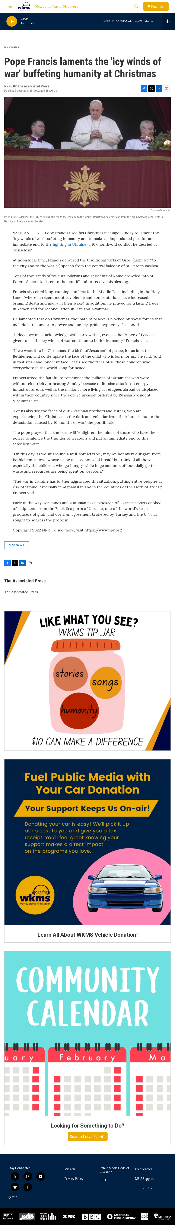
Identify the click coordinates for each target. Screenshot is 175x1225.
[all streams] (168, 21)
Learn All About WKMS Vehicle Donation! (87, 935)
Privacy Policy (73, 1179)
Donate (157, 6)
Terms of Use (144, 1188)
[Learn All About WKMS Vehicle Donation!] (87, 842)
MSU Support (144, 1179)
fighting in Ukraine (69, 244)
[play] (11, 21)
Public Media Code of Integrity (114, 1170)
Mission (69, 1169)
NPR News (11, 47)
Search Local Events (87, 1136)
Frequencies (143, 1169)
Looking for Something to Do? (87, 1125)
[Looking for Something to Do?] (87, 1033)
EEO (103, 1180)
